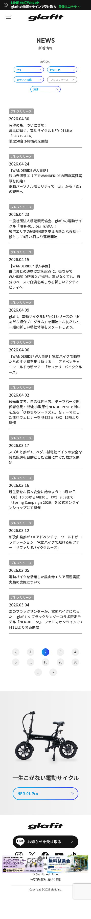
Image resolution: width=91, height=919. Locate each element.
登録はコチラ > (69, 6)
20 (60, 661)
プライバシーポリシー (45, 874)
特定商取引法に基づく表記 (45, 879)
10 (45, 661)
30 (75, 661)
